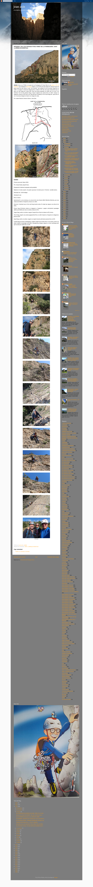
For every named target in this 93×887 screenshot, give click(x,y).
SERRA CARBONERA (66, 674)
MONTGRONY (65, 570)
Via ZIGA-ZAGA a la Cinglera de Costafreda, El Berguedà (73, 244)
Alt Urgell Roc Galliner (66, 471)
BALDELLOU (65, 486)
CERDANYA (64, 508)
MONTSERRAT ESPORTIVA (68, 597)
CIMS (63, 511)
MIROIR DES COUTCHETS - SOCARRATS (72, 235)
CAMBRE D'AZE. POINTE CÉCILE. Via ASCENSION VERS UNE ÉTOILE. (73, 359)
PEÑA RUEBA (65, 648)
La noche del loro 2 (67, 233)
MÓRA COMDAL (65, 625)
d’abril (66, 183)
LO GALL (65, 275)
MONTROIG (64, 572)
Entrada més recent (19, 557)
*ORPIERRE (64, 442)
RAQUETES (64, 660)
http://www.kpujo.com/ (66, 122)
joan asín (19, 6)
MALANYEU (64, 565)
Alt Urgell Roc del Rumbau (67, 470)
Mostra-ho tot (77, 310)
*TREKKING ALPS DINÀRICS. (68, 449)
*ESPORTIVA (65, 426)
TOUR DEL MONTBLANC (67, 691)
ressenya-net (65, 132)
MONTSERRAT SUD (66, 622)
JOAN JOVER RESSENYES (68, 126)
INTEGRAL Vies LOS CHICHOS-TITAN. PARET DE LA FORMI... (71, 169)
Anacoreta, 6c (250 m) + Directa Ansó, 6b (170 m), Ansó (73, 277)
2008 (64, 218)
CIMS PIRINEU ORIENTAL (67, 516)
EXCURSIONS (65, 545)
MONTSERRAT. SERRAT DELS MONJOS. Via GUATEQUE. (73, 390)
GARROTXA (64, 552)
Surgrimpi (65, 301)
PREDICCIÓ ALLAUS (66, 131)
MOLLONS (64, 568)
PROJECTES (65, 656)
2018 (64, 200)
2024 (64, 142)
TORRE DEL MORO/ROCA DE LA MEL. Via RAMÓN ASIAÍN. (73, 369)
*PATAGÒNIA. (65, 444)
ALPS (63, 457)
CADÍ (63, 493)
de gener (67, 189)
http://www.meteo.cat (66, 124)
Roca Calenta (66, 251)
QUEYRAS (64, 658)
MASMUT (64, 567)
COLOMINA (64, 519)
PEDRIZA (64, 647)
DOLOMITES (65, 532)
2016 (64, 204)
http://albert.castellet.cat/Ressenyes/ (70, 116)
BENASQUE (64, 488)
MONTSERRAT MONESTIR (68, 605)
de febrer (67, 187)
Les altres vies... (67, 257)
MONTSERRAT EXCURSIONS (68, 599)
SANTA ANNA (65, 673)
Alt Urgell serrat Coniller (67, 480)
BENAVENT (64, 490)
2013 (64, 209)
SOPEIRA (64, 683)
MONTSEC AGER (66, 575)
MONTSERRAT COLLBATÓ (68, 594)
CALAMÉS (64, 494)
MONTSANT (64, 573)
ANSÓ (63, 483)
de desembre (68, 143)
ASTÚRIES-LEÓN (66, 485)
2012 (64, 211)
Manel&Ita (29, 86)
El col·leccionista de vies (69, 242)
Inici (36, 557)
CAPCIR (63, 503)
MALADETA (64, 563)
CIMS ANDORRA (65, 513)
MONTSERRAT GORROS (67, 602)
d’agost (66, 176)
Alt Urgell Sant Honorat (67, 475)
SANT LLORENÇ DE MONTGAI (31, 546)
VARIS (63, 697)
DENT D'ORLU (65, 531)
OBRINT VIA (64, 628)
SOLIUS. (64, 679)
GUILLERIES (65, 555)
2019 (64, 198)
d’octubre (67, 147)
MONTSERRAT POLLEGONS (68, 610)
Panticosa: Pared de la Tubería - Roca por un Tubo (73, 304)
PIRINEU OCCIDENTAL (67, 653)
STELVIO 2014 (65, 684)
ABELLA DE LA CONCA (67, 452)
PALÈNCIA (64, 637)
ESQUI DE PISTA (65, 544)
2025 (64, 140)
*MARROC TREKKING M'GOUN (69, 436)
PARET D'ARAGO (66, 640)
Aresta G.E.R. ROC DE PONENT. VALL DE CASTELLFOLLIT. (71, 153)
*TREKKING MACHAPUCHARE (68, 450)
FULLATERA (64, 549)
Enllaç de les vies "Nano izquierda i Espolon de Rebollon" (73, 286)
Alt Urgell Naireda (66, 462)
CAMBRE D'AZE (65, 496)
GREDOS (64, 553)
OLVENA (64, 630)
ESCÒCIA (64, 539)
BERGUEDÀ (64, 491)
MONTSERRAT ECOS (66, 596)
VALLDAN (64, 694)
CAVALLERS (64, 506)
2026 (64, 138)
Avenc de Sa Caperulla (73, 267)
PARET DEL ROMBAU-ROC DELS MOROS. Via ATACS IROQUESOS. (73, 380)
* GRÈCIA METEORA (66, 423)
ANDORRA (64, 481)
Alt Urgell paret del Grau (67, 467)
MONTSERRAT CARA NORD (68, 590)
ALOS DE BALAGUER (66, 455)
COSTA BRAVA (65, 524)
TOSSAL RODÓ (65, 689)
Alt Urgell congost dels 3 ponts (68, 460)
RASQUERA (64, 661)
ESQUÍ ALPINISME (66, 540)
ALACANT (64, 453)
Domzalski (65, 224)
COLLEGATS (65, 517)
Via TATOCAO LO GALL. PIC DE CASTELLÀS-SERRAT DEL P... (71, 172)
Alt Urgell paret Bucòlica (67, 465)
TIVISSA (64, 687)
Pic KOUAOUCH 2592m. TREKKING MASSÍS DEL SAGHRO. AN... (70, 162)
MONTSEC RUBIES (66, 580)
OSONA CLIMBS (65, 129)
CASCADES (64, 504)
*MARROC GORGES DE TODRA (69, 433)
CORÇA (63, 521)
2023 (64, 191)
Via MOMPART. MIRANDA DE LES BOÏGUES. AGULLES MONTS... (71, 159)
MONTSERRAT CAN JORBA (68, 588)
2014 (64, 207)
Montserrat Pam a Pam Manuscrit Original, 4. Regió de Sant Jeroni (70, 253)
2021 (64, 195)
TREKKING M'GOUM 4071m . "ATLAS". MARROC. (70, 166)
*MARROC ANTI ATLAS (67, 431)
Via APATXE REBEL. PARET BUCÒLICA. (72, 328)
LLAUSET (64, 562)
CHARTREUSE (65, 509)
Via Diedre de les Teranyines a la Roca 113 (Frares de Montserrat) (73, 260)
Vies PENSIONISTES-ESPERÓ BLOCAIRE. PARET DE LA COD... (71, 150)
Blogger (56, 877)
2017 (64, 202)
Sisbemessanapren (67, 284)
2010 (64, 214)
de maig (66, 182)
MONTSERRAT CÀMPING (67, 586)
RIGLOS (64, 665)
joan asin (71, 82)
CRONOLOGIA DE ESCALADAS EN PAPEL (72, 295)
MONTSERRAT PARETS (67, 609)
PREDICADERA (65, 655)
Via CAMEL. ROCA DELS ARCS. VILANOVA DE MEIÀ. (73, 338)
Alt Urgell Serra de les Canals (68, 476)
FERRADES (64, 547)
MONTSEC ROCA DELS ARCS (68, 578)
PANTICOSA (64, 638)
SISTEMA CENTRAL (66, 678)
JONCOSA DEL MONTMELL (68, 558)
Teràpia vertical (66, 292)
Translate (72, 76)
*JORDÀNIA (64, 429)
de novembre (68, 145)
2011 (64, 213)
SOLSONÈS (64, 681)
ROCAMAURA (65, 668)
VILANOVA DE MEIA (66, 699)
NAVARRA (64, 627)
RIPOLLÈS (64, 666)
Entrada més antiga (53, 557)
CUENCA (64, 527)
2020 (64, 196)
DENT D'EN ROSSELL (67, 529)
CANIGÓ (64, 501)
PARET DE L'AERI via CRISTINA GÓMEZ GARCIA (72, 348)
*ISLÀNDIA (64, 428)
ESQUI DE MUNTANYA (67, 542)
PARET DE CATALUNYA (67, 642)
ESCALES (64, 537)
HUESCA (64, 557)
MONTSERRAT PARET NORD (68, 607)
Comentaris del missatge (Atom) (27, 559)
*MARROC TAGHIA (66, 434)
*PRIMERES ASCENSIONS (68, 445)
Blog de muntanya (67, 266)
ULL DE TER (64, 692)
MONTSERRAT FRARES (67, 601)
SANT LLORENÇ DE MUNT (68, 671)
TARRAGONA (65, 686)
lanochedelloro (65, 127)
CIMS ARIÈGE (65, 514)
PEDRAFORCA (65, 645)
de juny (66, 180)
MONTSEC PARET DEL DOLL (68, 576)
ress (63, 663)
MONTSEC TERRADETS (67, 581)
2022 (64, 193)
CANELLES (64, 499)
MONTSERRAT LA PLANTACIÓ (69, 604)
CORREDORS (65, 522)
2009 (64, 216)
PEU (63, 650)
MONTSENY (64, 583)
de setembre (67, 174)
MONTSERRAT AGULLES (67, 585)
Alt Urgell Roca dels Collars (68, 473)
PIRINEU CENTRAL (66, 651)
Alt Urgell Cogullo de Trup (67, 458)
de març (66, 185)
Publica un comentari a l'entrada (22, 551)
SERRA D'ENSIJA (66, 676)
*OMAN (63, 440)
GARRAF (64, 550)
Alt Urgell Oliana (65, 463)
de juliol (66, 178)
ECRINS (63, 534)
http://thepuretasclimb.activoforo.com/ (70, 119)
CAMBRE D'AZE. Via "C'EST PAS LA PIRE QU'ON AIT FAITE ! (72, 410)
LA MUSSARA (65, 560)
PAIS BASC (64, 635)
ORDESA (64, 632)
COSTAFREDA (65, 526)
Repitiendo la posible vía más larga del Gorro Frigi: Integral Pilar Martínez (73, 227)
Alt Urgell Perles (65, 468)
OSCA (63, 633)
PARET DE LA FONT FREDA (68, 643)
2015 (64, 205)
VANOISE (64, 696)
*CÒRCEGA (64, 424)
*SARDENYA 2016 (66, 447)
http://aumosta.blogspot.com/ (68, 117)
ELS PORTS (64, 535)
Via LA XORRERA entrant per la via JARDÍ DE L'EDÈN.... (71, 156)
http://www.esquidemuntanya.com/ (69, 121)
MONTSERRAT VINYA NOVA (68, 624)
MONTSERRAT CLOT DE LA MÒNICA (70, 591)
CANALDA (64, 498)
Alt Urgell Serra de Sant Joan (68, 478)
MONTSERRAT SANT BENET (68, 612)
